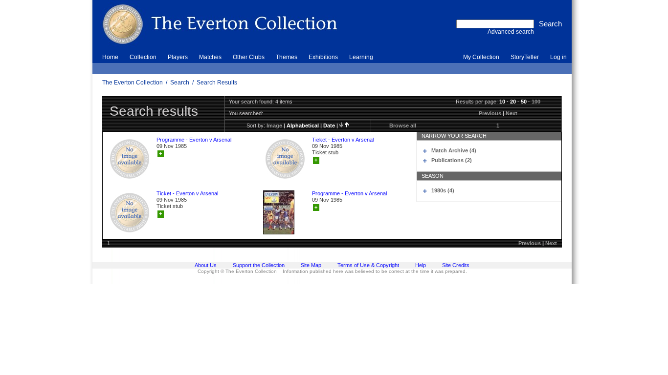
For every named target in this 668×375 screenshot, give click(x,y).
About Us (206, 265)
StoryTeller (525, 57)
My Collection (481, 57)
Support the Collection (259, 265)
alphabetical (303, 125)
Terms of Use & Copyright (368, 265)
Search (179, 82)
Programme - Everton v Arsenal (193, 140)
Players (178, 57)
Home (110, 57)
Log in (558, 57)
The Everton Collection (132, 82)
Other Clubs (249, 57)
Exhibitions (323, 57)
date (329, 125)
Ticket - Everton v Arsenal (343, 140)
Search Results (217, 82)
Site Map (311, 265)
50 (524, 101)
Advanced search (511, 31)
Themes (286, 57)
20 (513, 101)
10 (502, 101)
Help (420, 265)
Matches (210, 57)
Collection (143, 57)
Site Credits (455, 265)
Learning (361, 57)
